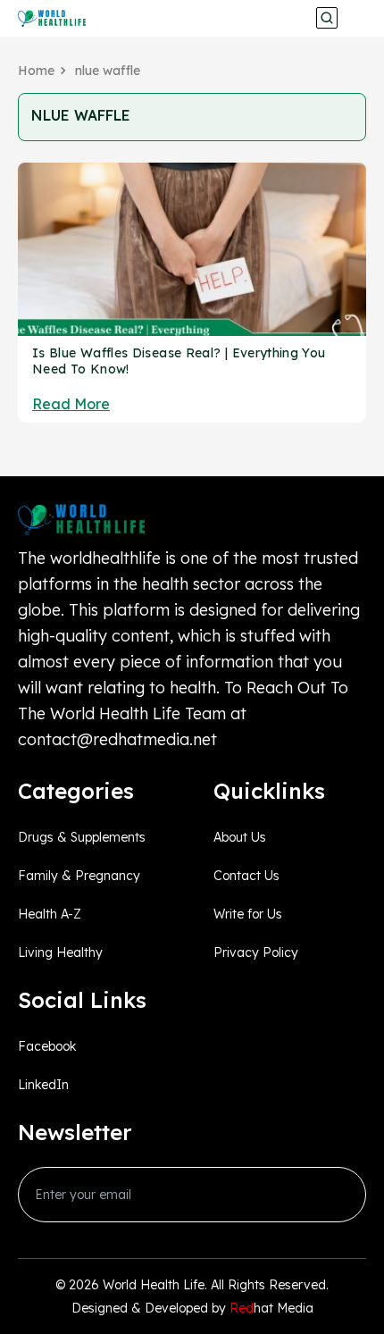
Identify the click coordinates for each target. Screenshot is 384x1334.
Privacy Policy (255, 952)
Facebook (47, 1046)
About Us (239, 837)
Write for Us (247, 914)
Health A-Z (49, 914)
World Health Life (154, 1285)
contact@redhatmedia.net (117, 739)
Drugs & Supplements (82, 837)
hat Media (271, 1308)
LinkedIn (43, 1085)
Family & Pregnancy (79, 876)
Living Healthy (60, 952)
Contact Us (246, 876)
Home (36, 71)
